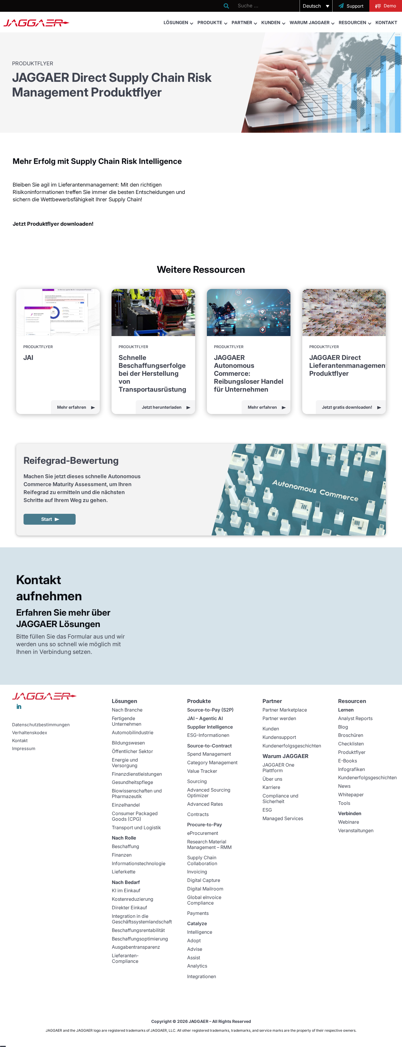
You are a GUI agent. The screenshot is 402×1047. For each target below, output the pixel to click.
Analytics (197, 966)
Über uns (272, 779)
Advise (194, 949)
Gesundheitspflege (132, 782)
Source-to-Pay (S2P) (210, 710)
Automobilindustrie (132, 732)
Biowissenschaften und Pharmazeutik (137, 793)
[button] (316, 6)
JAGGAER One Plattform (278, 767)
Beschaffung (125, 846)
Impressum (23, 748)
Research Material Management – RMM (209, 844)
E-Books (347, 761)
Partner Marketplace (285, 710)
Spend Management (209, 754)
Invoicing (197, 872)
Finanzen (122, 855)
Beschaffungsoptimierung (140, 939)
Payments (198, 913)
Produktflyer (352, 752)
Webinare (348, 822)
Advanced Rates (205, 804)
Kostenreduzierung (132, 899)
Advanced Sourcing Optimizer (208, 792)
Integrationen (201, 976)
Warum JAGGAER (310, 22)
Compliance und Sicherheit (280, 798)
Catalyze (197, 923)
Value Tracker (202, 771)
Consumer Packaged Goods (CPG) (135, 816)
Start (46, 519)
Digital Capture (203, 880)
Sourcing (197, 781)
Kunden (270, 22)
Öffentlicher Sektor (132, 751)
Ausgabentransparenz (136, 947)
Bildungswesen (128, 743)
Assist (193, 957)
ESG (267, 810)
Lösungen (176, 22)
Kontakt (386, 22)
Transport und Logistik (136, 827)
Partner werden (279, 718)
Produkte (209, 22)
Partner (242, 22)
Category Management (212, 762)
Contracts (198, 814)
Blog (343, 727)
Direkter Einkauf (129, 907)
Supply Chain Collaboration (202, 860)
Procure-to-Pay (204, 824)
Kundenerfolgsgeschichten (292, 746)
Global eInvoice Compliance (204, 900)
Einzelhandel (126, 805)
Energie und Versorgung (125, 762)
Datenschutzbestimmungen (41, 724)
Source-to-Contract (209, 746)
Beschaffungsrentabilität (138, 930)
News (344, 786)
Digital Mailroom (205, 889)
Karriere (271, 787)
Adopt (194, 940)
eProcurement (202, 833)
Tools (344, 803)
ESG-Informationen (208, 735)
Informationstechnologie (138, 863)
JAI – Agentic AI (205, 718)
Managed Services (283, 818)
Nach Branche (127, 710)
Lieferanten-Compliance (125, 958)
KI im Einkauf (126, 890)
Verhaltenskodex (29, 732)
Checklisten (351, 744)
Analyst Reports (355, 718)
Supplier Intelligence (210, 727)
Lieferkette (123, 872)
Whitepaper (351, 794)
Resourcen (352, 22)
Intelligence (199, 932)
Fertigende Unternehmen (126, 721)
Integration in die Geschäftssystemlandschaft (142, 919)
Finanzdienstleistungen (137, 774)
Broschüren (350, 735)
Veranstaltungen (355, 830)
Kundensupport (279, 737)
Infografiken (351, 769)
